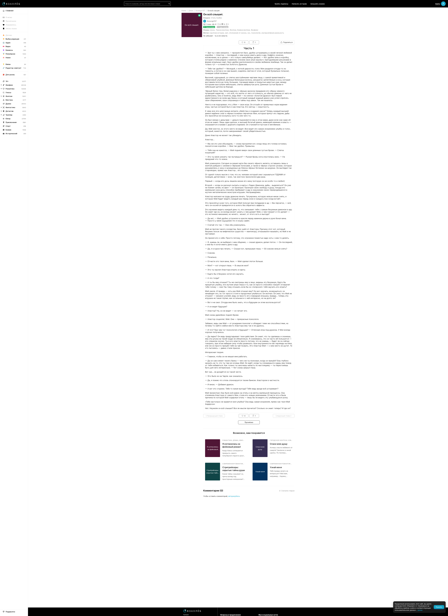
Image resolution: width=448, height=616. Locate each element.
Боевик (8, 130)
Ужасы (8, 92)
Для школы (10, 75)
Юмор (8, 119)
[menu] (14, 71)
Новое (8, 58)
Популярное (10, 54)
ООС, (249, 33)
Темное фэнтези (222, 30)
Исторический (11, 133)
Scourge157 (200, 11)
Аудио (8, 43)
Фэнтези (233, 30)
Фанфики (254, 30)
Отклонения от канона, (238, 33)
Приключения (11, 122)
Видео (8, 46)
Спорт (8, 126)
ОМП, (227, 33)
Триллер (9, 115)
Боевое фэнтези (243, 30)
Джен (191, 11)
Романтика (10, 89)
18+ (7, 81)
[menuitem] (14, 11)
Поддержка (10, 612)
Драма (8, 104)
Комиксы (9, 50)
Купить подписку (281, 4)
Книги (184, 11)
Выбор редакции (12, 39)
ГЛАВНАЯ (9, 11)
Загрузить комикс (317, 4)
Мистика (9, 100)
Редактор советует (13, 68)
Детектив (9, 111)
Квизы (8, 64)
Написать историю (299, 4)
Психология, (256, 33)
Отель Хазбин (216, 18)
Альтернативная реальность (272, 33)
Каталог (186, 615)
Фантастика (10, 107)
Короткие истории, (217, 33)
